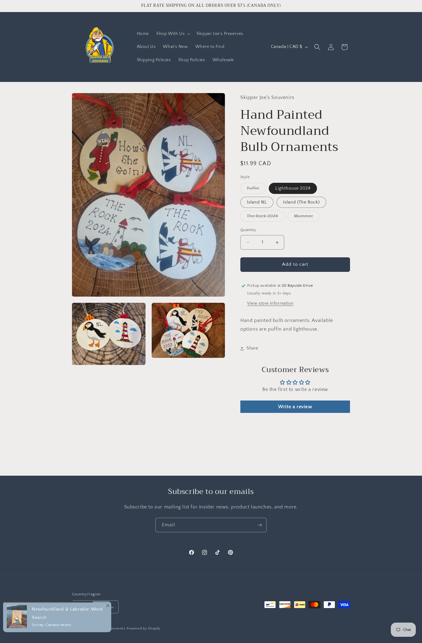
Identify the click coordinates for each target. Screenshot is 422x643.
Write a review (295, 406)
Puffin (256, 190)
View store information (270, 303)
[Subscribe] (259, 525)
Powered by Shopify (143, 629)
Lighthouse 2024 (292, 188)
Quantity (248, 230)
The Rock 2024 (266, 218)
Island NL (257, 202)
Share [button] (252, 348)
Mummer (307, 218)
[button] (173, 33)
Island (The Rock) (301, 202)
